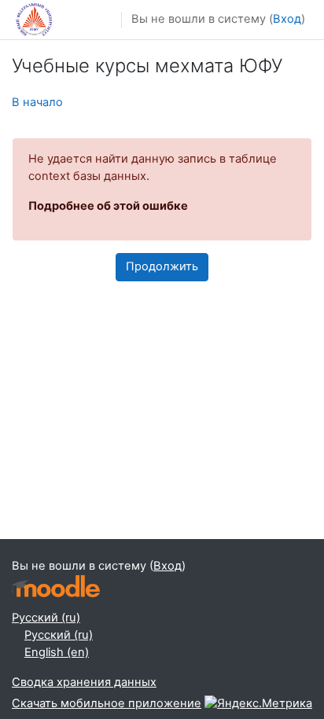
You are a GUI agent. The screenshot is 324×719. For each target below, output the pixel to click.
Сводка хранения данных (84, 682)
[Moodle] (56, 586)
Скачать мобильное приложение (106, 703)
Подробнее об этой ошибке (108, 206)
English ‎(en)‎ (56, 652)
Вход (287, 19)
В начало (37, 102)
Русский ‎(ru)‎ (46, 618)
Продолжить (162, 266)
